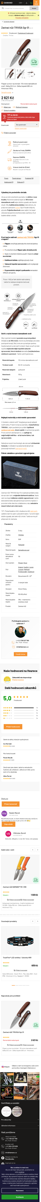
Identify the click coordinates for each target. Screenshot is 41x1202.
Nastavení (19, 1190)
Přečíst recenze (18, 680)
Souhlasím (20, 1197)
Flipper (20, 563)
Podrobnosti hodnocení (25, 33)
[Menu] (36, 2)
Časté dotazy (16, 178)
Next (38, 850)
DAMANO (35, 839)
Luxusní (20, 569)
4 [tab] (24, 985)
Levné (31, 567)
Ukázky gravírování (21, 128)
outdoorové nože (7, 430)
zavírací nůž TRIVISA (25, 237)
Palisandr (21, 545)
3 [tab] (20, 985)
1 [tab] (13, 985)
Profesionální (22, 572)
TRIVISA (21, 535)
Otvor (25, 563)
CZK (20, 3)
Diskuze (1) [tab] (20, 182)
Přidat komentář (10, 804)
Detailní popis (6, 92)
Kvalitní (26, 567)
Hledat (34, 8)
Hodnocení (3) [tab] (8, 182)
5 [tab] (27, 985)
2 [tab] (17, 985)
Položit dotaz (20, 654)
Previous (33, 850)
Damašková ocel (23, 550)
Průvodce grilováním (22, 18)
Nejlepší (26, 569)
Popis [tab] (6, 178)
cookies (21, 1172)
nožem (17, 207)
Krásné (20, 567)
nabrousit (33, 511)
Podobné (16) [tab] (29, 178)
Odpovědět (8, 824)
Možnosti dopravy (22, 107)
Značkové (31, 572)
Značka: (8, 35)
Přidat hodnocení (13, 727)
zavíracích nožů (21, 448)
